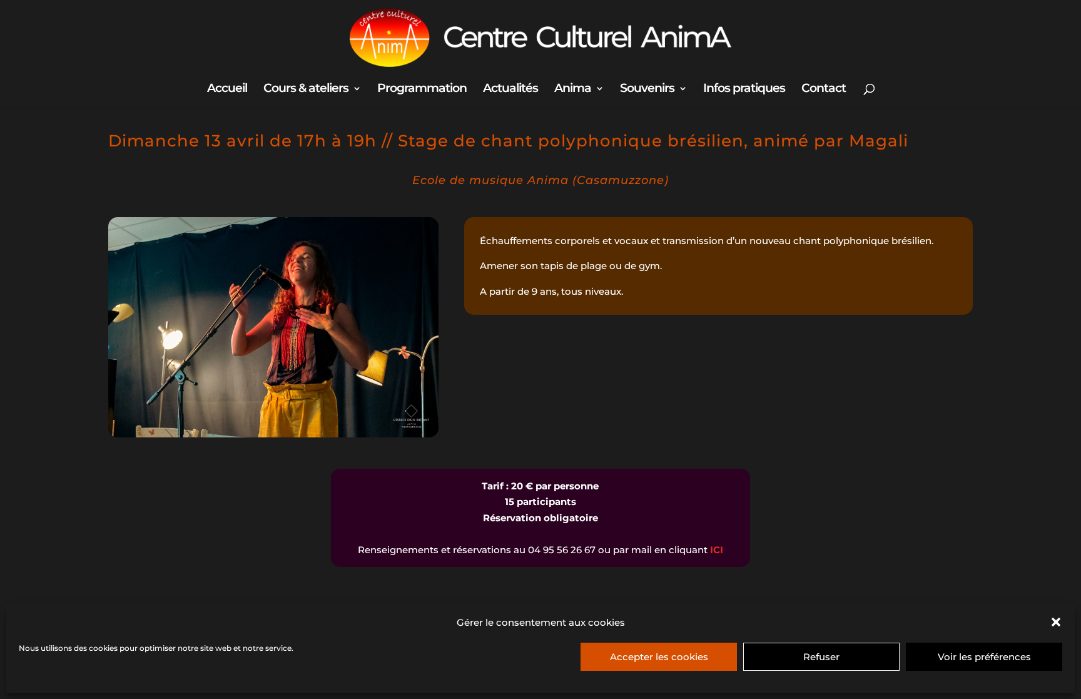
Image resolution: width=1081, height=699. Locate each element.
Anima (572, 89)
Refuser (821, 657)
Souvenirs (647, 89)
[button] (1056, 622)
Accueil (227, 89)
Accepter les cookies (659, 657)
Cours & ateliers (305, 89)
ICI (716, 550)
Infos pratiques (744, 89)
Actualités (510, 89)
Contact (823, 89)
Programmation (422, 89)
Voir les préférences (984, 657)
